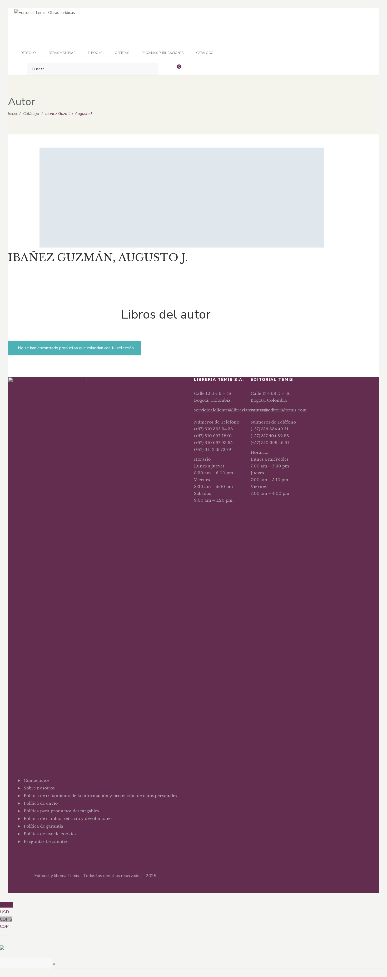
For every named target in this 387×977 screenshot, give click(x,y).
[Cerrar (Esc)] (6, 935)
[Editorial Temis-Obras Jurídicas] (44, 13)
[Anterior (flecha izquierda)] (0, 942)
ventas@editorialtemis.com (279, 409)
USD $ (6, 908)
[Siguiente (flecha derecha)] (2, 942)
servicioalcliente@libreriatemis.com (231, 409)
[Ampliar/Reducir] (0, 935)
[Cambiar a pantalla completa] (2, 935)
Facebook (25, 854)
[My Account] (191, 69)
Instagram (41, 854)
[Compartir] (4, 935)
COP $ (6, 923)
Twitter (33, 854)
